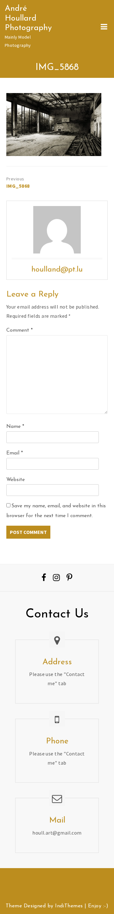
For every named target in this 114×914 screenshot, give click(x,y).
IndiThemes (69, 906)
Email (14, 453)
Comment (19, 330)
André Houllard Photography (28, 18)
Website (15, 479)
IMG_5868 (18, 186)
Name (15, 426)
